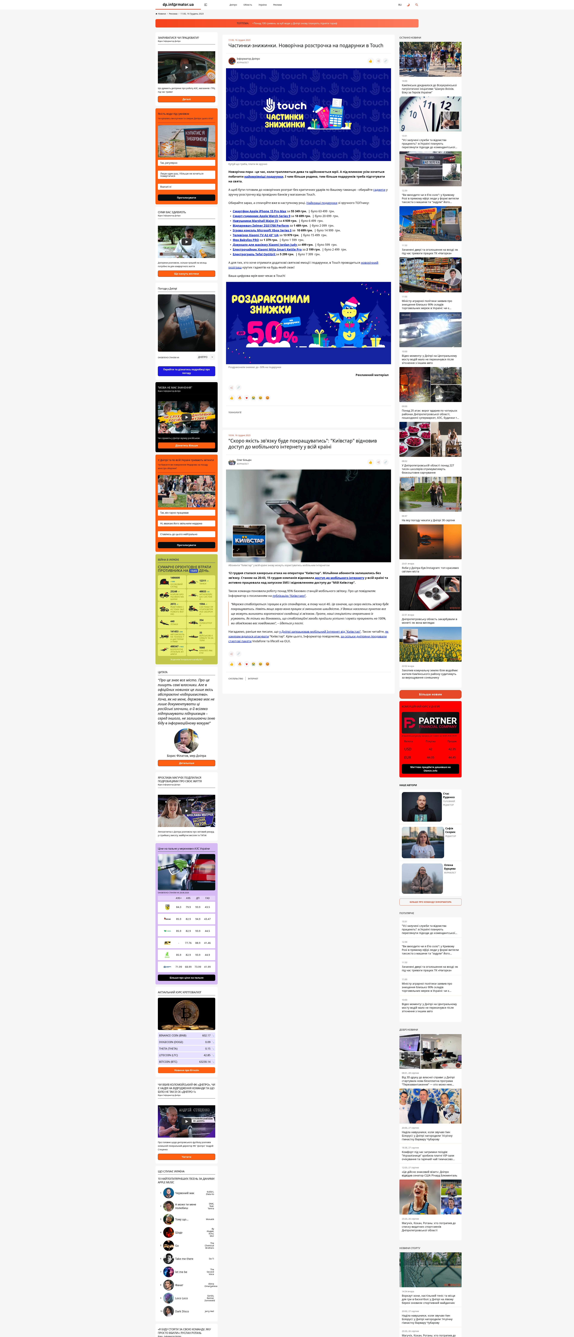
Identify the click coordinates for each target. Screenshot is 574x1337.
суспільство (235, 678)
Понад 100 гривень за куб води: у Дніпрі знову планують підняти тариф (295, 23)
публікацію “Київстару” (289, 596)
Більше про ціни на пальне (186, 977)
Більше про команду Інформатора (430, 901)
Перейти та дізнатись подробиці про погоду (186, 371)
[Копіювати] (386, 61)
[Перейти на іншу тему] (408, 5)
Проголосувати (186, 197)
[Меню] (205, 5)
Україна (263, 4)
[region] (186, 365)
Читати (186, 1156)
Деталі (187, 99)
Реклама (277, 4)
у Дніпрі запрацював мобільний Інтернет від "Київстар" (320, 632)
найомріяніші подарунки (263, 176)
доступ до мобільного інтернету (339, 578)
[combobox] (206, 357)
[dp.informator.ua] (178, 5)
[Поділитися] (378, 61)
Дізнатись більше (186, 445)
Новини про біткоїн (186, 1070)
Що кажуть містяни (186, 273)
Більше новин (430, 694)
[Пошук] (417, 5)
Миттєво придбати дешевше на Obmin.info (430, 768)
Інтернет (253, 678)
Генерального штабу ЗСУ (192, 659)
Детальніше (186, 763)
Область (248, 4)
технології (234, 412)
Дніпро (233, 4)
